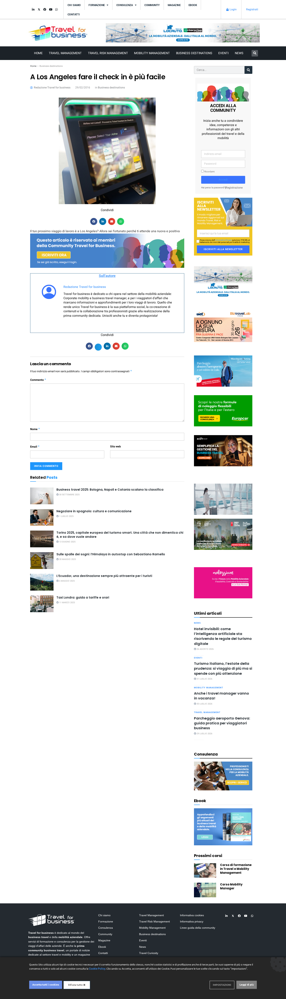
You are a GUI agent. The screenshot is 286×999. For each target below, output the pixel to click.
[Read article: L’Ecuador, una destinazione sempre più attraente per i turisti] (42, 582)
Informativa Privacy (223, 240)
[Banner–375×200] (223, 282)
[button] (255, 53)
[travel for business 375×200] (223, 326)
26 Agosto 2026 (205, 649)
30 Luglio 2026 (204, 703)
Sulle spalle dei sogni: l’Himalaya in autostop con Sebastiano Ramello (110, 554)
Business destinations (51, 66)
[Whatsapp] (56, 9)
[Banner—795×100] (183, 33)
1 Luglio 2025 (66, 516)
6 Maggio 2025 (67, 581)
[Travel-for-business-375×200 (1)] (223, 411)
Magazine (174, 5)
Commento (38, 380)
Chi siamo (74, 5)
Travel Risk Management (108, 53)
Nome (35, 429)
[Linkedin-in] (33, 9)
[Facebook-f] (45, 9)
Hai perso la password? (213, 187)
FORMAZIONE (97, 5)
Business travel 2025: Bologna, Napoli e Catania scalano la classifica (109, 490)
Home (38, 53)
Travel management (207, 712)
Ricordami (209, 171)
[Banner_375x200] (223, 371)
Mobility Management (152, 53)
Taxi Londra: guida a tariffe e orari (82, 597)
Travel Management (65, 53)
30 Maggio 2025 (67, 559)
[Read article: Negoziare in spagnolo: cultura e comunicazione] (42, 517)
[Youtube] (51, 9)
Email (35, 447)
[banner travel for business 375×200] (223, 582)
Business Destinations (194, 53)
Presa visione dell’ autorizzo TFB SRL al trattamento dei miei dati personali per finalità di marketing (225, 241)
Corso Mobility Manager (231, 886)
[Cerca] (248, 70)
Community (152, 5)
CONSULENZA (124, 5)
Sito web (115, 446)
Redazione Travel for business (84, 287)
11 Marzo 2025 (67, 602)
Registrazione (234, 188)
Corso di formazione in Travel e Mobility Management (236, 869)
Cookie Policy (97, 969)
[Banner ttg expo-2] (223, 534)
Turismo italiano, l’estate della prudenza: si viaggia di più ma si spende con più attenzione (223, 668)
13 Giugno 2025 (67, 541)
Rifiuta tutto (75, 984)
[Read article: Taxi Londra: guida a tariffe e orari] (42, 603)
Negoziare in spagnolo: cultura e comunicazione (94, 511)
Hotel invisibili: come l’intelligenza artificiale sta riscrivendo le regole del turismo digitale (223, 636)
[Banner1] (223, 450)
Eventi (223, 53)
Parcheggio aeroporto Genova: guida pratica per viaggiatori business (222, 723)
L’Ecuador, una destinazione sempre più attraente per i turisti (104, 576)
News (239, 53)
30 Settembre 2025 (69, 494)
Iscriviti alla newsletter (223, 249)
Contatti (74, 14)
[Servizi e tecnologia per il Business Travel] (223, 499)
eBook (193, 5)
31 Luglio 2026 (204, 679)
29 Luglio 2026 (204, 733)
